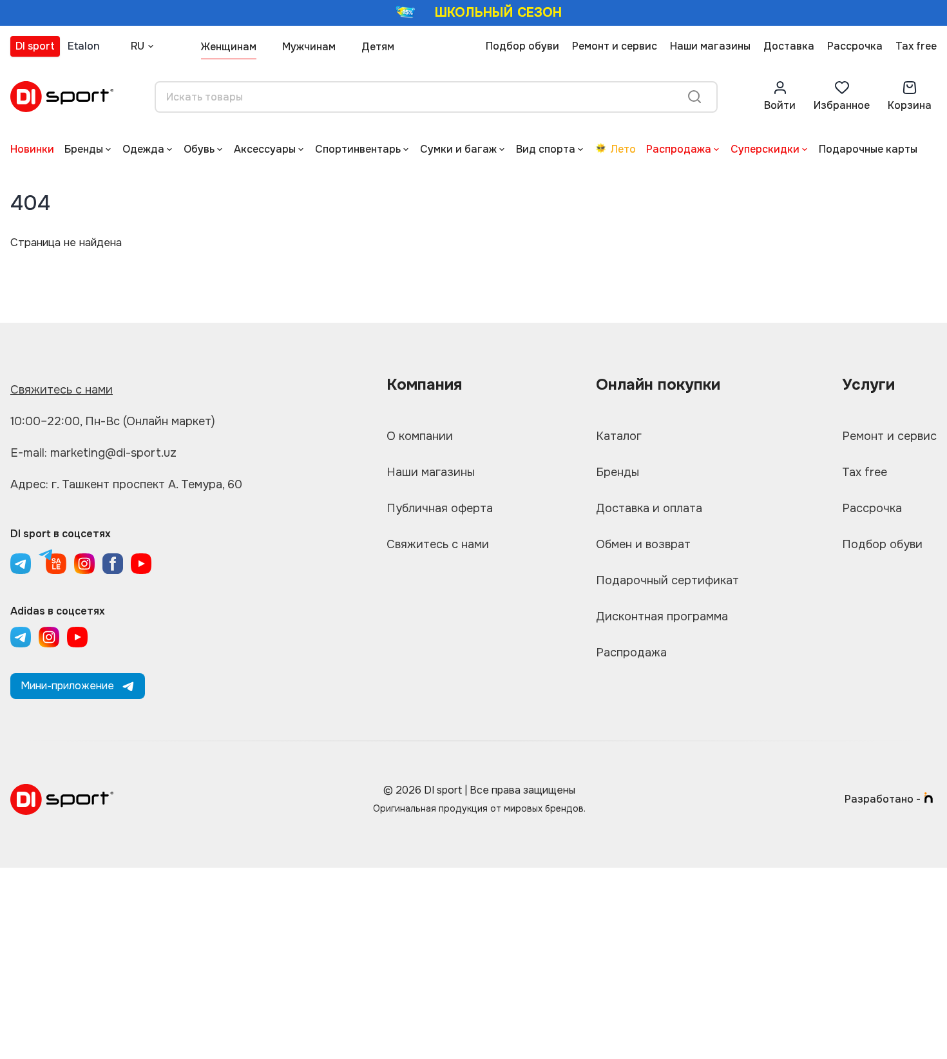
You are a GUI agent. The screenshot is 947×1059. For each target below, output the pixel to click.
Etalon (84, 46)
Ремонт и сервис (614, 46)
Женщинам (228, 46)
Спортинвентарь (358, 149)
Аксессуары (265, 149)
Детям (377, 46)
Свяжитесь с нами (61, 390)
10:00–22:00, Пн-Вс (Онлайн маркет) (112, 421)
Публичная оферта (440, 508)
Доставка (788, 46)
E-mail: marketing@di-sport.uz (93, 453)
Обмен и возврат (643, 544)
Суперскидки (765, 149)
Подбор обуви (522, 46)
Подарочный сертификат (667, 580)
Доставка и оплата (649, 508)
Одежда (143, 149)
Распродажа (678, 149)
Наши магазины (710, 46)
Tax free (916, 46)
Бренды (83, 149)
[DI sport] (61, 96)
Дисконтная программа (662, 616)
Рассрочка (855, 46)
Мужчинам (309, 46)
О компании (420, 436)
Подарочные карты (868, 149)
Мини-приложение (67, 685)
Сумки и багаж (458, 149)
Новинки (32, 149)
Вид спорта (545, 149)
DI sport (35, 46)
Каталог (619, 436)
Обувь (199, 149)
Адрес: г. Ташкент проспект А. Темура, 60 (126, 484)
